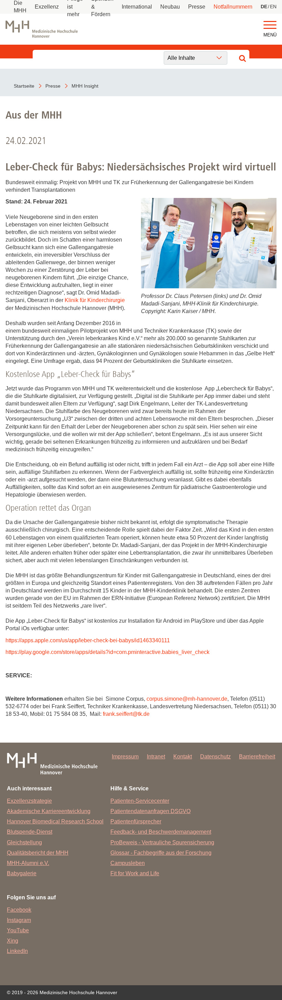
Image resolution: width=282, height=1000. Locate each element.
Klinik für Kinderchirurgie (95, 300)
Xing (12, 941)
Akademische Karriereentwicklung (48, 811)
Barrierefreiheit (257, 756)
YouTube (18, 930)
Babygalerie (21, 873)
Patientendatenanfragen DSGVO (150, 811)
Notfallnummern (233, 7)
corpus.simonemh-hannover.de (187, 699)
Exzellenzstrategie (29, 801)
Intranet (156, 756)
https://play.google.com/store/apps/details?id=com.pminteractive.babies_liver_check (107, 652)
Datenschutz (215, 756)
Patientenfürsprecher (135, 821)
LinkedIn (17, 951)
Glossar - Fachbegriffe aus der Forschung (160, 853)
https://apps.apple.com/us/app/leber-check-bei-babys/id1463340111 (88, 640)
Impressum (125, 756)
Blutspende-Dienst (29, 832)
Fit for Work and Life (134, 873)
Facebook (19, 910)
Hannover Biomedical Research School (55, 821)
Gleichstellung (24, 842)
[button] (269, 25)
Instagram (19, 920)
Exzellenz (47, 7)
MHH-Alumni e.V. (28, 863)
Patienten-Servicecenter (139, 801)
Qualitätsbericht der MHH (37, 853)
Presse (196, 7)
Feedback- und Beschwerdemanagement (160, 832)
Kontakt (182, 756)
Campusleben (127, 863)
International (137, 7)
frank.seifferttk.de (126, 714)
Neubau (170, 7)
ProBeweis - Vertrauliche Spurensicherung (162, 842)
